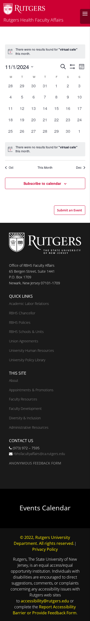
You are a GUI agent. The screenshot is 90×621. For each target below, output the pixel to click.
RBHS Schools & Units (26, 331)
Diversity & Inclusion (25, 418)
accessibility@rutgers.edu (45, 601)
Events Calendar (45, 507)
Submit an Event (69, 210)
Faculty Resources (23, 399)
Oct (11, 167)
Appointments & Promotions (31, 390)
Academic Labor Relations (29, 303)
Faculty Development (25, 408)
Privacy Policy (45, 549)
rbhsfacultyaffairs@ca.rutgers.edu (39, 453)
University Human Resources (31, 350)
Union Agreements (23, 341)
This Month (45, 167)
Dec (79, 167)
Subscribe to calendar (42, 183)
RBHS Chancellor (22, 313)
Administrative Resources (28, 427)
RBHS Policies (19, 322)
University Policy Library (27, 360)
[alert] (45, 149)
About (13, 380)
